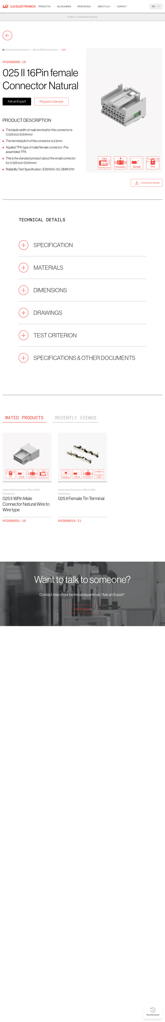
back (7, 35)
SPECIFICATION (53, 245)
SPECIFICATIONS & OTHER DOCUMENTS (84, 357)
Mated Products (24, 417)
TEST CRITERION (55, 335)
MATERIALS (48, 267)
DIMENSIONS (50, 290)
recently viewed (75, 417)
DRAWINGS (48, 312)
